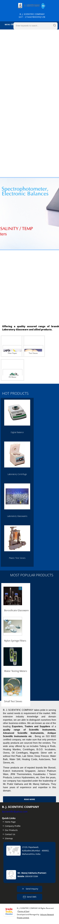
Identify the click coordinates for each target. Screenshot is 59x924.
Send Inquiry (31, 888)
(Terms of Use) (23, 911)
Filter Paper (12, 353)
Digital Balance (17, 432)
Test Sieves (33, 353)
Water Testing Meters (15, 671)
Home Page (10, 821)
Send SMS (31, 896)
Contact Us (10, 834)
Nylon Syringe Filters (15, 640)
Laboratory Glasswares (17, 516)
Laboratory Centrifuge (17, 474)
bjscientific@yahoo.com (14, 811)
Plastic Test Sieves (17, 558)
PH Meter (12, 377)
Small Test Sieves (13, 701)
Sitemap (9, 838)
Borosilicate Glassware (16, 610)
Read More (29, 799)
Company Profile (12, 826)
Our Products (11, 830)
